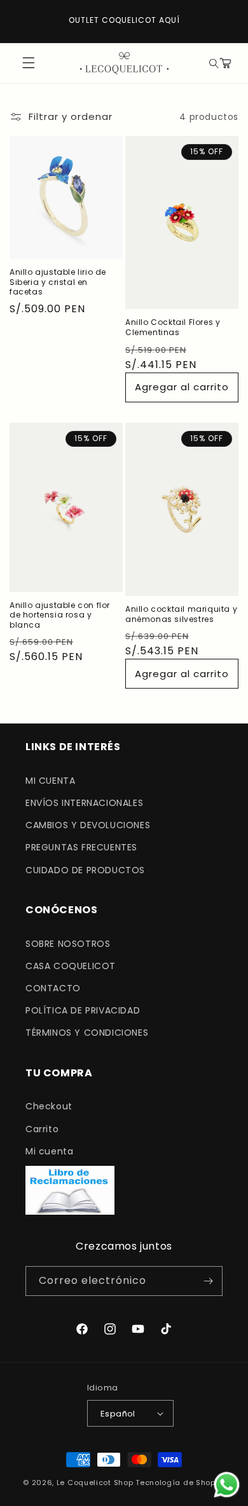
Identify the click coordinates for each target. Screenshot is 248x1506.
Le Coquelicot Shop (95, 1482)
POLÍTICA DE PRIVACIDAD (82, 1010)
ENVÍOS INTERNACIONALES (84, 802)
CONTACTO (53, 988)
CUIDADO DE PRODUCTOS (85, 870)
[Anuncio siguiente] (224, 21)
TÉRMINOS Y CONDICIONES (86, 1032)
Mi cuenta (49, 1151)
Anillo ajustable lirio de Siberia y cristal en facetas (58, 282)
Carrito (42, 1129)
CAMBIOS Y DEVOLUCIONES (87, 825)
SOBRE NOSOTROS (67, 943)
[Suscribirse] (208, 1281)
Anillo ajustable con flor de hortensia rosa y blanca (60, 615)
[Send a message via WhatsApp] (227, 1485)
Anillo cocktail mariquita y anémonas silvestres (181, 614)
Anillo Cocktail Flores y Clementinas (172, 327)
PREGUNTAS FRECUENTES (81, 847)
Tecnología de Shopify (180, 1482)
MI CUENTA (50, 780)
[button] (212, 63)
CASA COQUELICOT (70, 966)
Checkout (48, 1106)
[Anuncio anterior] (24, 21)
